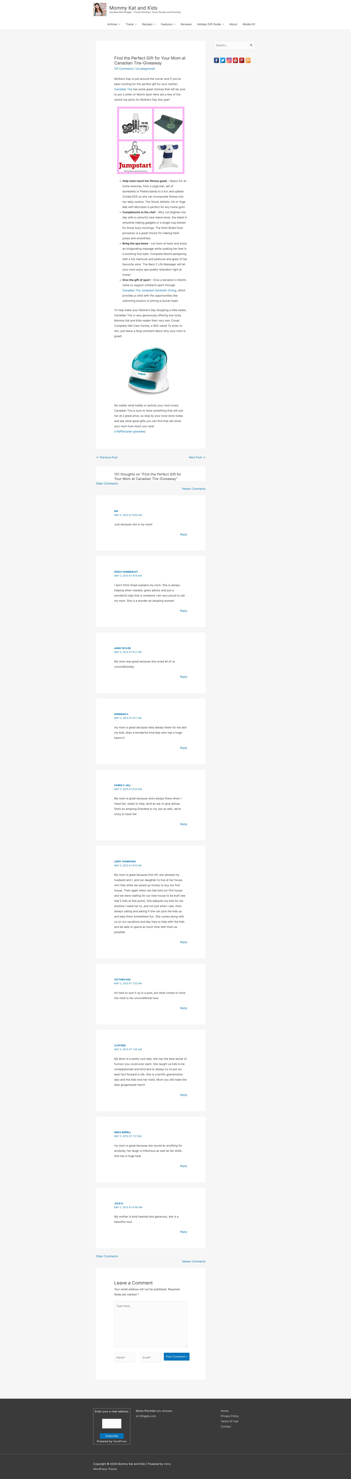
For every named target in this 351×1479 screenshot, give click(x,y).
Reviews (186, 24)
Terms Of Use (229, 1421)
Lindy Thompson (125, 861)
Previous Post (107, 457)
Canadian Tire (123, 89)
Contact (226, 1426)
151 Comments (123, 68)
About (233, 24)
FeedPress (120, 1441)
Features (166, 24)
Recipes (147, 24)
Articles (112, 24)
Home (224, 1411)
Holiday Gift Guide (209, 24)
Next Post (197, 457)
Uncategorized (145, 68)
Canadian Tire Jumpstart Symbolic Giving (149, 290)
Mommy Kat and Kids (133, 8)
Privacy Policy (230, 1416)
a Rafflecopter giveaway (129, 431)
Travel (130, 24)
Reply (183, 534)
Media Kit (249, 24)
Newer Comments (194, 488)
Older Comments (107, 483)
